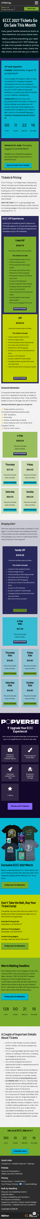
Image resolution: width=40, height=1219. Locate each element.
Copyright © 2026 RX (9, 1209)
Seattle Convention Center (8, 9)
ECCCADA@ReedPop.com (26, 1078)
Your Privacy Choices (9, 1184)
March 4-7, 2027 (6, 7)
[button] (31, 8)
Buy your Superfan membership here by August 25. (19, 115)
